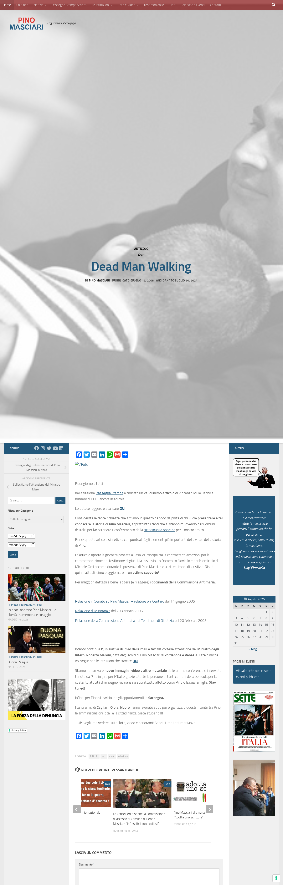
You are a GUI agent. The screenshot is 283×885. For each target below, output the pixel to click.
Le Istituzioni (101, 5)
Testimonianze (154, 5)
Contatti (215, 5)
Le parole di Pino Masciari (25, 605)
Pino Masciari (99, 280)
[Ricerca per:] (31, 500)
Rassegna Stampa (109, 493)
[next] (209, 809)
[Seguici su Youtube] (55, 448)
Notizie (39, 5)
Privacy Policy (19, 730)
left (103, 756)
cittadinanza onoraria (159, 530)
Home (7, 5)
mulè (112, 756)
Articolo (141, 249)
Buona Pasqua (18, 662)
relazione (123, 756)
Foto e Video (126, 5)
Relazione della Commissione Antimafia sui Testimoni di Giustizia (124, 620)
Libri (172, 5)
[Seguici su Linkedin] (61, 448)
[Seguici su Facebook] (36, 448)
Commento (86, 864)
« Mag (253, 649)
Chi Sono (22, 5)
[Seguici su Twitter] (49, 448)
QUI (122, 508)
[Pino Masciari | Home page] (26, 23)
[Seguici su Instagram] (42, 448)
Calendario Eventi (193, 5)
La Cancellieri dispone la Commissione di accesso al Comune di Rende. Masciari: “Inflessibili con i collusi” (139, 819)
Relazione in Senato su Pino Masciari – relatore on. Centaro (119, 601)
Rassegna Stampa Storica (69, 5)
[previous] (77, 809)
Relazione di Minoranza (92, 611)
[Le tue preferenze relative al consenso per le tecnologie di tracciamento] (276, 878)
